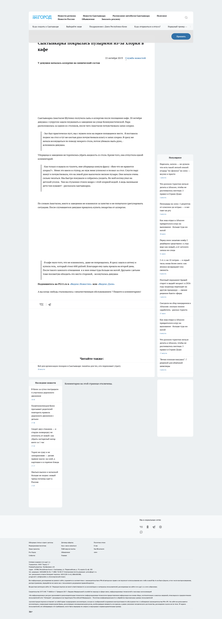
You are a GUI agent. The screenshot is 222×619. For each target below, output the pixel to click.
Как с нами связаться (68, 546)
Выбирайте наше (74, 26)
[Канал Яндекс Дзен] (160, 526)
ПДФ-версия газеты (68, 549)
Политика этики (99, 542)
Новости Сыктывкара (94, 15)
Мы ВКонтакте (99, 549)
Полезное (162, 15)
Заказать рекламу (111, 19)
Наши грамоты (34, 549)
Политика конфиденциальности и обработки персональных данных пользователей (123, 598)
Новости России (66, 19)
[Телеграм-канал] (154, 526)
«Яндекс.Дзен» (106, 284)
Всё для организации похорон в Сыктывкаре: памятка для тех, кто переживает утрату (79, 367)
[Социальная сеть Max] (141, 532)
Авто (95, 552)
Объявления (88, 19)
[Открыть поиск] (186, 17)
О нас (96, 546)
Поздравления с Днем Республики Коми (108, 26)
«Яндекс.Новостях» (81, 284)
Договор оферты (67, 542)
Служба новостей (135, 58)
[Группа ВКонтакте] (141, 526)
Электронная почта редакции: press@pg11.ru (80, 572)
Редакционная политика (37, 546)
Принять (181, 36)
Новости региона (67, 15)
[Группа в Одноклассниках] (147, 526)
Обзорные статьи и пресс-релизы (41, 542)
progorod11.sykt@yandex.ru (38, 577)
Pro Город (32, 552)
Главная (64, 555)
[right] (190, 26)
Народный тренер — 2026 (180, 26)
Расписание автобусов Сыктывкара (131, 15)
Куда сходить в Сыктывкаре (46, 26)
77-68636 (50, 592)
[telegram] (50, 304)
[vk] (41, 304)
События (32, 555)
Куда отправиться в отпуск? (147, 26)
